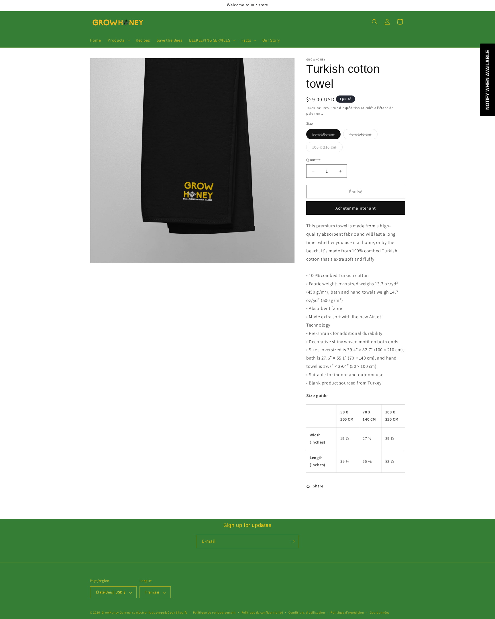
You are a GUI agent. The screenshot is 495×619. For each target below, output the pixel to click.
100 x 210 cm (327, 148)
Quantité (313, 159)
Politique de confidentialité (262, 612)
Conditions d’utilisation (306, 612)
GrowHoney (110, 613)
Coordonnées (380, 612)
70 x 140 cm (363, 135)
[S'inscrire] (292, 541)
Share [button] (318, 486)
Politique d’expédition (347, 612)
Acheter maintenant (355, 208)
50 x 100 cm (326, 135)
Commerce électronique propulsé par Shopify (153, 613)
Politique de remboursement (214, 612)
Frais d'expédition (345, 108)
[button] (118, 40)
